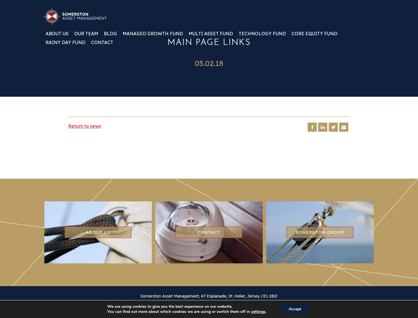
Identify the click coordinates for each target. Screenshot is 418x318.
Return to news (84, 126)
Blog (110, 33)
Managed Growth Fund (153, 33)
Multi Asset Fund (211, 33)
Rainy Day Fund (65, 42)
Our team (86, 33)
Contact (102, 42)
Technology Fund (262, 33)
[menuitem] (57, 35)
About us (57, 33)
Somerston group (320, 232)
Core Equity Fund (314, 33)
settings (258, 311)
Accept (295, 309)
